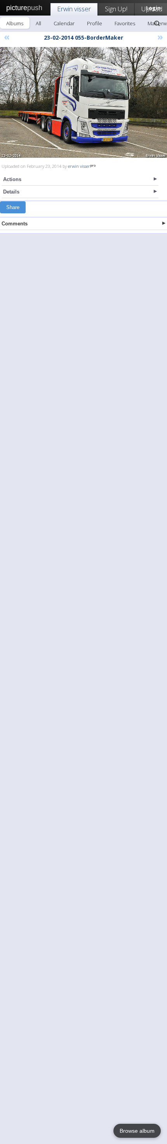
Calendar (64, 23)
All (38, 23)
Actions (12, 179)
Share (12, 207)
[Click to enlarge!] (83, 102)
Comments (15, 224)
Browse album (137, 1131)
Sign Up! (116, 8)
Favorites (125, 23)
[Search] (157, 23)
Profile (94, 23)
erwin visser (79, 166)
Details (11, 192)
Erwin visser (74, 8)
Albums (14, 23)
